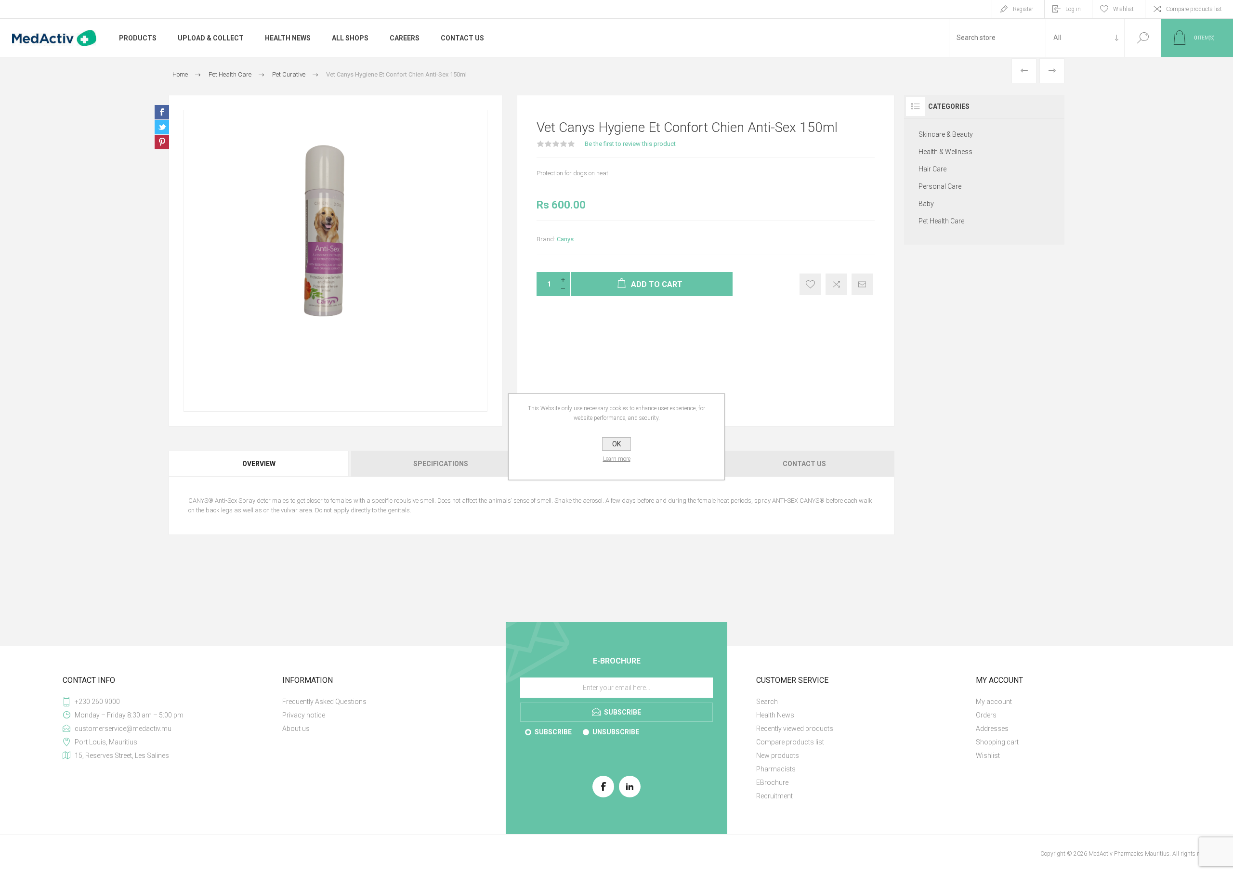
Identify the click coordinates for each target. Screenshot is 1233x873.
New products (777, 755)
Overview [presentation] (258, 464)
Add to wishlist (810, 284)
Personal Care (939, 186)
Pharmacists (776, 769)
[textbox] (997, 38)
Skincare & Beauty (945, 134)
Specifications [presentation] (440, 464)
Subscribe (553, 732)
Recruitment (774, 796)
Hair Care (932, 169)
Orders (986, 715)
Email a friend (862, 284)
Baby (926, 204)
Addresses (992, 728)
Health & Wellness (945, 152)
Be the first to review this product (630, 143)
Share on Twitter (162, 127)
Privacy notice (303, 715)
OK (616, 444)
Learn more (616, 459)
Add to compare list (836, 284)
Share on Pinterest (162, 142)
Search (1143, 38)
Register (1023, 9)
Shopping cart (997, 742)
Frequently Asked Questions (324, 701)
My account (994, 701)
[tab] (259, 464)
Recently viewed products (794, 728)
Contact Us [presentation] (804, 464)
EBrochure (772, 782)
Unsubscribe (615, 732)
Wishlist (988, 755)
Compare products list (1194, 9)
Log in (1073, 9)
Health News (775, 715)
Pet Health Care (941, 221)
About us (296, 728)
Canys (565, 239)
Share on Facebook (162, 112)
